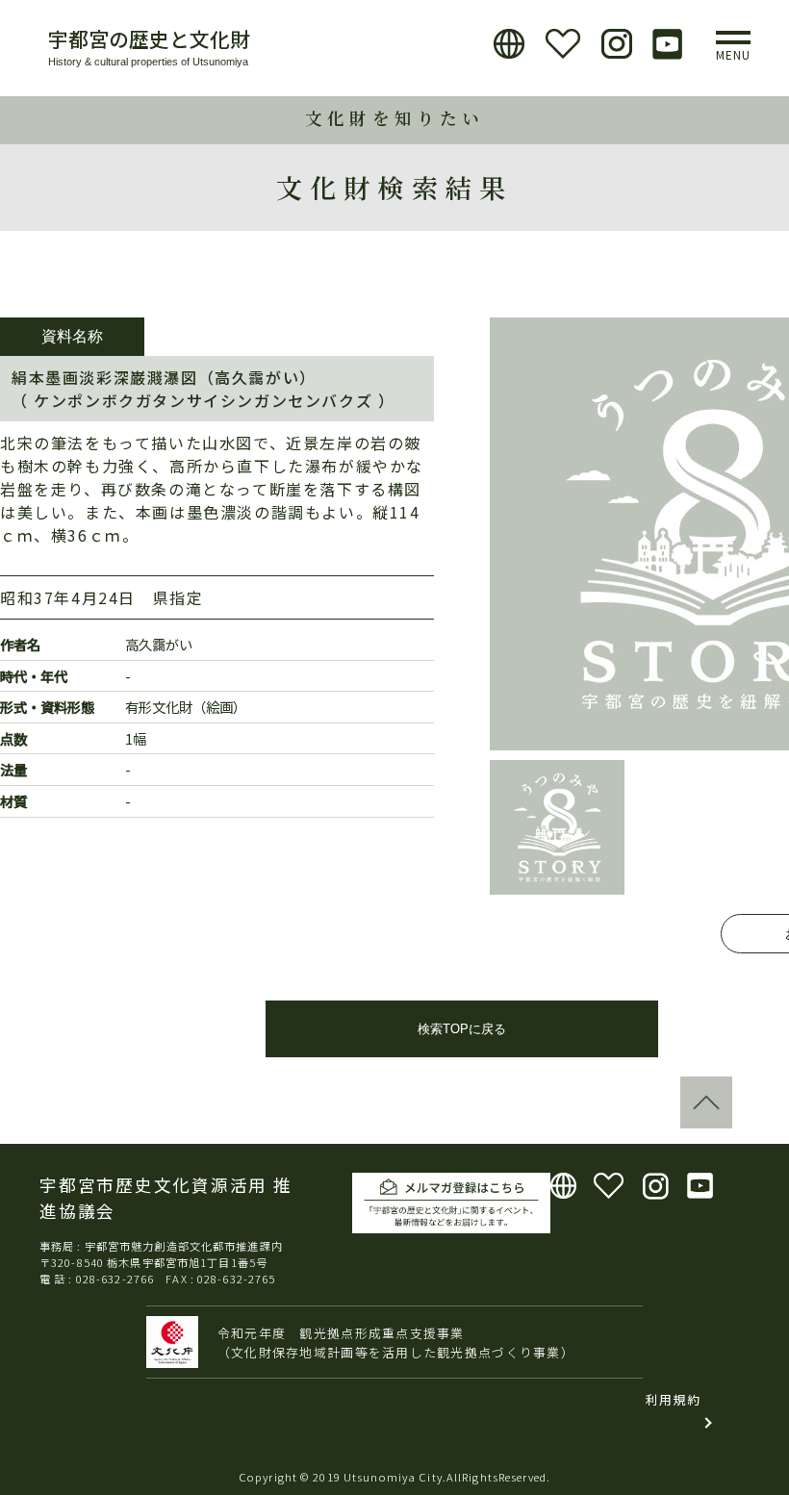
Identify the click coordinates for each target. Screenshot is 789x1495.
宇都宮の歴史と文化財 (149, 38)
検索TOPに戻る (462, 1029)
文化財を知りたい (394, 118)
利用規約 (673, 1399)
